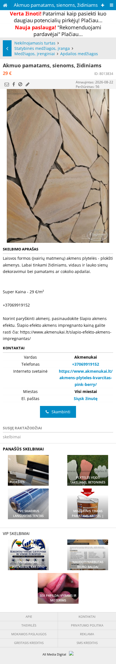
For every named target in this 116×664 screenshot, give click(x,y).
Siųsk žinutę (85, 398)
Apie (29, 616)
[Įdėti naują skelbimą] (102, 5)
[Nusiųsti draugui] (7, 84)
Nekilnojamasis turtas (34, 43)
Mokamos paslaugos (28, 634)
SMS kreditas (87, 643)
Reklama (87, 634)
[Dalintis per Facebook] (14, 84)
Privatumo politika (87, 625)
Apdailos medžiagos (79, 53)
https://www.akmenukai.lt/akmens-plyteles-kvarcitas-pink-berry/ (86, 377)
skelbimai (12, 436)
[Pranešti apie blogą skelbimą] (20, 84)
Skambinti (61, 411)
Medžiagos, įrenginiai (34, 53)
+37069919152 (85, 364)
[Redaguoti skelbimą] (27, 84)
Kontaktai (87, 616)
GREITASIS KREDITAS (29, 643)
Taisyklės (28, 625)
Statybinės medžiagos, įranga (42, 48)
